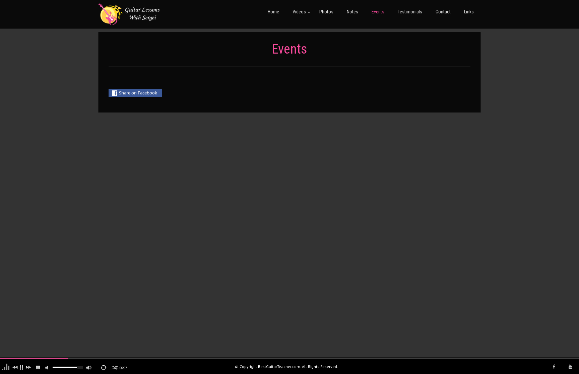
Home (273, 11)
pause (22, 367)
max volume (89, 368)
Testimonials (410, 11)
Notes (352, 11)
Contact (443, 11)
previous (15, 367)
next (28, 367)
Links (469, 11)
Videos (299, 11)
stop (38, 368)
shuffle (115, 367)
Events (378, 11)
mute (48, 368)
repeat (104, 367)
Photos (326, 11)
